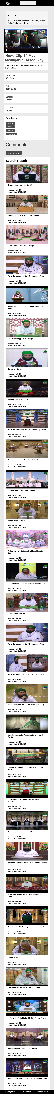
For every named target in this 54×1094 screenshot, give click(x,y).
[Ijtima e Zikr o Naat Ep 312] (27, 602)
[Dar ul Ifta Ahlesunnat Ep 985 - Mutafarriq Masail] (27, 264)
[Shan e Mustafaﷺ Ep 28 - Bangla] (27, 327)
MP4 (10, 123)
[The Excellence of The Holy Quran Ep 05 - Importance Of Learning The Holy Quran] (27, 788)
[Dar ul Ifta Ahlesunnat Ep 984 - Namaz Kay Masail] (27, 418)
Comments (13, 153)
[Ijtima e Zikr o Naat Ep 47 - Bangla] (27, 234)
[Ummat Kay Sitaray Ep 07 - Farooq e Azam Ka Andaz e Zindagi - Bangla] (27, 295)
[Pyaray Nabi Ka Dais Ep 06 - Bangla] (27, 479)
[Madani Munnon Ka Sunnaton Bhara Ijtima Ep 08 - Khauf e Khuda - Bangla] (27, 539)
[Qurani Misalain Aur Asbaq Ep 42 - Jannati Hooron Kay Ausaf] (27, 851)
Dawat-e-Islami (13, 16)
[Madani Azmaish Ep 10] (27, 509)
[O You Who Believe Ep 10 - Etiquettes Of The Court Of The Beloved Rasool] (27, 883)
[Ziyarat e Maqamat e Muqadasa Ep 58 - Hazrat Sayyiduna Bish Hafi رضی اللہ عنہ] (27, 756)
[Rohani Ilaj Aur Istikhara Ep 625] (27, 820)
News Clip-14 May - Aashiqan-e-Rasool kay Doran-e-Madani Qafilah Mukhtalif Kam (27, 22)
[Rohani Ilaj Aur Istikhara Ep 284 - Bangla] (27, 204)
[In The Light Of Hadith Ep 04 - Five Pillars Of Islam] (27, 1006)
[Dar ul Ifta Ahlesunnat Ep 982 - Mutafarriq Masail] (27, 632)
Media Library (24, 16)
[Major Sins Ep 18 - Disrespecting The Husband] (27, 915)
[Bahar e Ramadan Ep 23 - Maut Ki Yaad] (27, 448)
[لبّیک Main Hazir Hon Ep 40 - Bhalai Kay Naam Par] (27, 572)
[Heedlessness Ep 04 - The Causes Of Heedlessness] (27, 1067)
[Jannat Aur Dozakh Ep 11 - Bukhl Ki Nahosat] (27, 976)
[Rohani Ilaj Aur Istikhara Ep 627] (27, 173)
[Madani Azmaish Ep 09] (27, 946)
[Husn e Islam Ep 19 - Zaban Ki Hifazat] (27, 1037)
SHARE (11, 134)
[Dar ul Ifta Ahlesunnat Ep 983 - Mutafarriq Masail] (27, 663)
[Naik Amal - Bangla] (27, 357)
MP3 (10, 127)
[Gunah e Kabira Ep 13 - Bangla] (27, 388)
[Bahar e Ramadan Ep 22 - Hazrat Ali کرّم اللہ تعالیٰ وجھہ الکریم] (27, 693)
